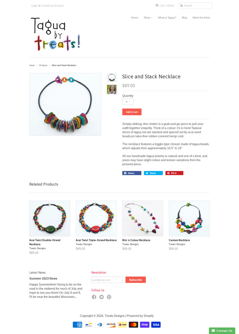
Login (34, 5)
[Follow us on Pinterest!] (109, 298)
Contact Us (223, 330)
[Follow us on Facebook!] (94, 298)
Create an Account (53, 5)
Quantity (127, 95)
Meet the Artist (201, 17)
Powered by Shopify (140, 315)
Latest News (37, 272)
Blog (184, 17)
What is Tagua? (167, 17)
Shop (147, 17)
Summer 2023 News (43, 278)
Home (134, 17)
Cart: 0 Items (166, 5)
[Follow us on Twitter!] (102, 298)
